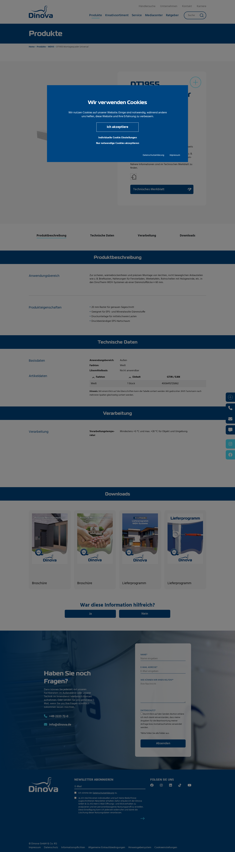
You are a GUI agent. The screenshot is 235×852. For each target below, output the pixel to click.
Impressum (175, 155)
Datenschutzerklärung (153, 155)
